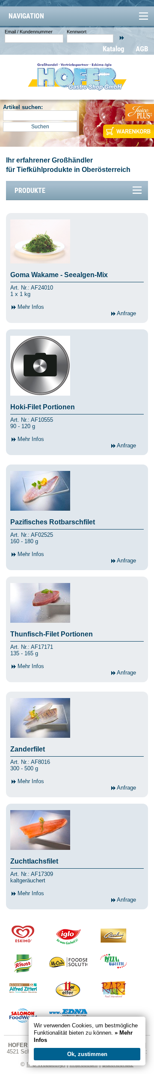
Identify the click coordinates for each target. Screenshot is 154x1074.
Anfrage (126, 313)
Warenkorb (127, 131)
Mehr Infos (30, 307)
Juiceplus (139, 112)
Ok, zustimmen (87, 1054)
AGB (142, 48)
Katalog (113, 48)
